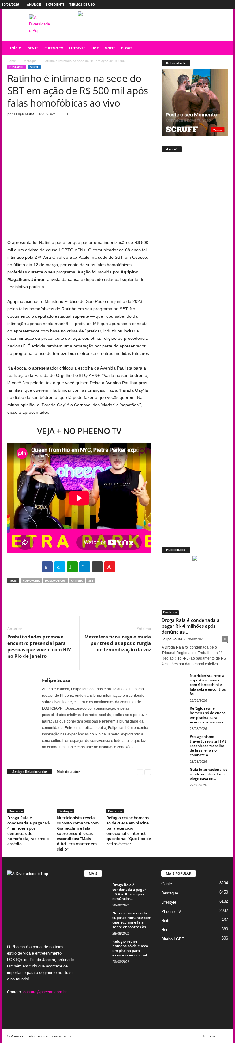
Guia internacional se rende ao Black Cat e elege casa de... (208, 774)
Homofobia (31, 581)
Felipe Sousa (24, 113)
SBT (90, 581)
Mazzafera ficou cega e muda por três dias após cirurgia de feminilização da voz (117, 643)
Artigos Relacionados (29, 771)
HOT (95, 48)
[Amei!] (109, 566)
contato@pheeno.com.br (45, 992)
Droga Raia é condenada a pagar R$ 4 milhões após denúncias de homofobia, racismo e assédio (28, 831)
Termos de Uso (82, 4)
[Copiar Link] (97, 566)
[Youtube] (228, 4)
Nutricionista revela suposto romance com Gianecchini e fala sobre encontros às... (208, 684)
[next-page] (147, 772)
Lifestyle (168, 902)
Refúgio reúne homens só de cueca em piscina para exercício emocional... (208, 715)
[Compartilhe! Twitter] (59, 566)
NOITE (110, 48)
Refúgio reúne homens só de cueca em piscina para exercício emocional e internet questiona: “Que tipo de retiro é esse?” (128, 831)
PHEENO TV (53, 48)
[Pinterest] (41, 129)
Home (11, 61)
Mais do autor (68, 771)
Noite (165, 920)
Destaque (30, 61)
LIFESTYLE (77, 48)
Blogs (126, 48)
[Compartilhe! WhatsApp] (72, 566)
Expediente (55, 4)
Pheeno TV (171, 911)
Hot (164, 930)
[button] (224, 48)
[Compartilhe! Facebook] (47, 566)
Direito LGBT (172, 939)
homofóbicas (55, 581)
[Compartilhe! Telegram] (84, 566)
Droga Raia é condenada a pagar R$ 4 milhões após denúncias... (191, 626)
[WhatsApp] (56, 129)
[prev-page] (140, 772)
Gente (34, 67)
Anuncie (34, 4)
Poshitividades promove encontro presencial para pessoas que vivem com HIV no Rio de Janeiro (39, 646)
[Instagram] (209, 4)
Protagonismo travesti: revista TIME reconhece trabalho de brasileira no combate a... (208, 746)
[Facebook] (200, 4)
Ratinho (77, 581)
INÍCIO (15, 48)
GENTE (33, 48)
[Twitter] (219, 4)
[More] (70, 129)
